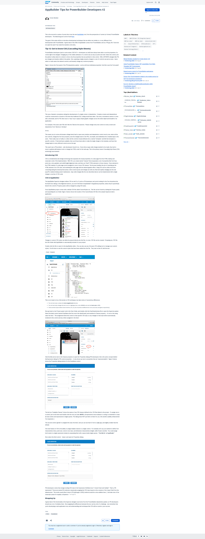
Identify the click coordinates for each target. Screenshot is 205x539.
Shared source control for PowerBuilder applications (138, 71)
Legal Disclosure (81, 536)
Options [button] (146, 12)
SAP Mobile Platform (50, 28)
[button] (153, 20)
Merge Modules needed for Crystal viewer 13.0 (137, 59)
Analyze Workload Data (133, 43)
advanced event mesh (150, 41)
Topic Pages (113, 2)
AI (124, 43)
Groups (78, 2)
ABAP (125, 38)
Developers (85, 2)
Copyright (72, 536)
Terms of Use (65, 536)
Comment (51, 528)
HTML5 (47, 514)
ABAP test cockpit (128, 41)
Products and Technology (67, 2)
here (73, 36)
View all (126, 142)
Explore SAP (150, 2)
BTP (154, 43)
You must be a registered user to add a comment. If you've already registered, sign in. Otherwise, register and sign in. (80, 525)
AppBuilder (80, 34)
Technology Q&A (129, 60)
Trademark (89, 536)
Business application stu (144, 46)
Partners (92, 2)
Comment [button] (115, 520)
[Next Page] (143, 51)
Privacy (59, 536)
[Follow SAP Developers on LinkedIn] (147, 536)
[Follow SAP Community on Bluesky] (141, 536)
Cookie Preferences (105, 536)
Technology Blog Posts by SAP (79, 6)
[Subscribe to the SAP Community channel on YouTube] (144, 536)
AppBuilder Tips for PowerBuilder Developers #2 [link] (98, 6)
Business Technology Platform (131, 49)
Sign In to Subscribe (152, 9)
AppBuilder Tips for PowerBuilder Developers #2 (75, 9)
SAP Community (48, 6)
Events (98, 2)
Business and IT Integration (130, 46)
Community (55, 2)
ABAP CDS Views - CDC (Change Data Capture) (140, 38)
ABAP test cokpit (138, 41)
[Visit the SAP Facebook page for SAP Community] (138, 536)
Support (96, 536)
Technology (69, 6)
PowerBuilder (54, 514)
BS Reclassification (145, 43)
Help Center (105, 2)
